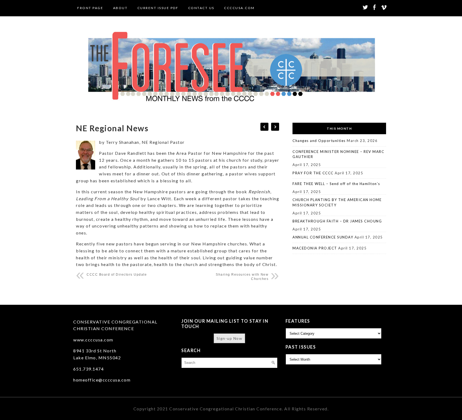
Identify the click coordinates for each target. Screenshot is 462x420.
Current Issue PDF (158, 8)
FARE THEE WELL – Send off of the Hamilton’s (336, 184)
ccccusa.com (239, 8)
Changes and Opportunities (319, 140)
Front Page (90, 8)
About (120, 8)
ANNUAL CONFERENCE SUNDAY (322, 237)
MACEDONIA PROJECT (314, 248)
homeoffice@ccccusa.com (101, 379)
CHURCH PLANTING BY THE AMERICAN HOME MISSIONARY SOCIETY (337, 202)
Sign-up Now (229, 338)
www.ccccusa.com (93, 339)
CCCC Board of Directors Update (117, 274)
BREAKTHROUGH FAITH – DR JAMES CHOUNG (337, 221)
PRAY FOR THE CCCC (313, 173)
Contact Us (201, 8)
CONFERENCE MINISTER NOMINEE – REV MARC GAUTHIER (338, 154)
